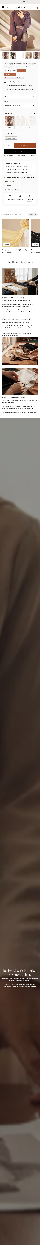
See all (33, 215)
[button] (5, 55)
